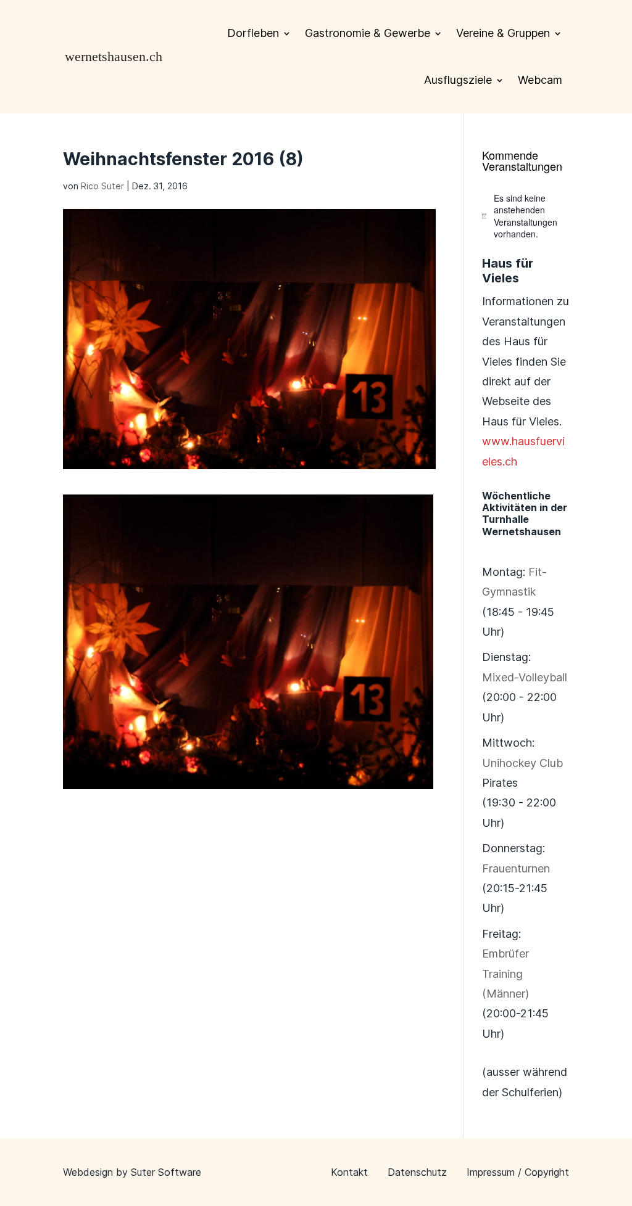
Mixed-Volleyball (524, 677)
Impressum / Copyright (518, 1172)
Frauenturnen (516, 868)
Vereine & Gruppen (503, 33)
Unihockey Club (522, 763)
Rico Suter (102, 186)
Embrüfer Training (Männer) (505, 973)
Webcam (540, 79)
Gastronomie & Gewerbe (367, 33)
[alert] (525, 216)
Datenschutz (417, 1172)
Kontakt (349, 1172)
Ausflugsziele (458, 79)
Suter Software (166, 1172)
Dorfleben (253, 33)
